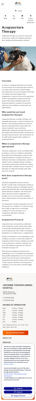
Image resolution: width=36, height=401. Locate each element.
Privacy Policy (8, 364)
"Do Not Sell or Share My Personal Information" (15, 375)
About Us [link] (7, 338)
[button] (2, 4)
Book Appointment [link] (15, 333)
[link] (18, 3)
